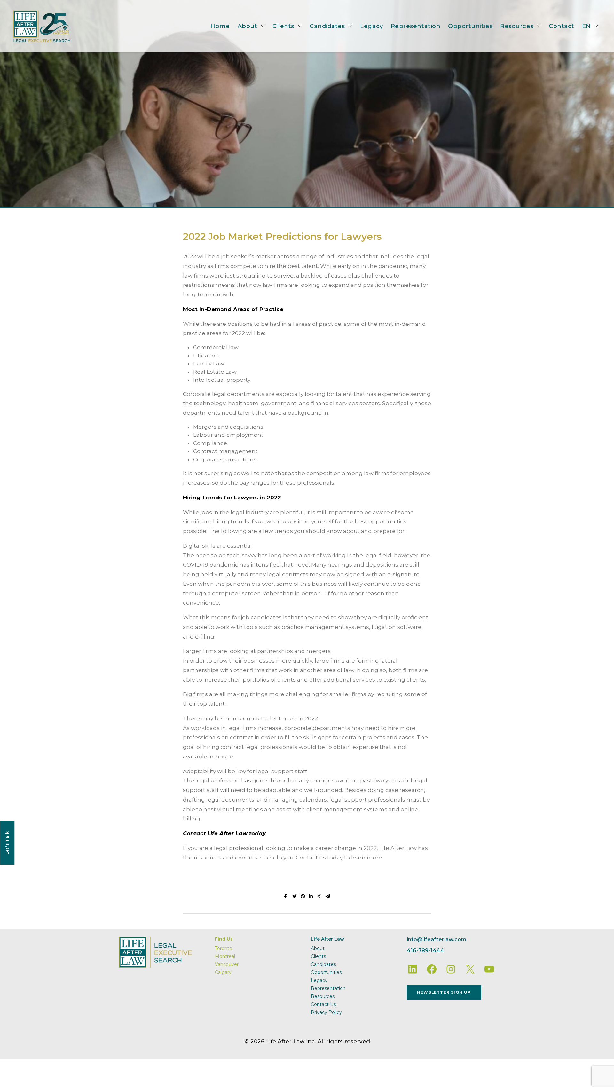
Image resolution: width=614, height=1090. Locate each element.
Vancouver (227, 964)
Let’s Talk (7, 843)
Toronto (223, 948)
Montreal (225, 956)
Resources (516, 26)
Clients (283, 26)
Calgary (223, 972)
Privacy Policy (326, 1012)
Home (220, 26)
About (247, 26)
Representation (416, 26)
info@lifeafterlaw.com (436, 940)
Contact (561, 26)
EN (586, 26)
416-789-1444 (425, 950)
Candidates (327, 26)
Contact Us (323, 1004)
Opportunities (470, 26)
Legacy (371, 26)
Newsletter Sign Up (444, 992)
